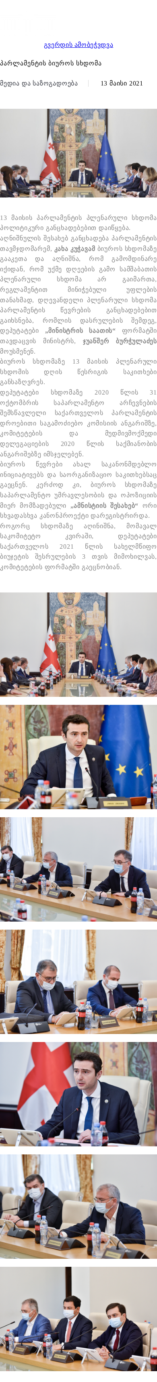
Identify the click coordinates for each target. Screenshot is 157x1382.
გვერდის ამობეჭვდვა (79, 44)
